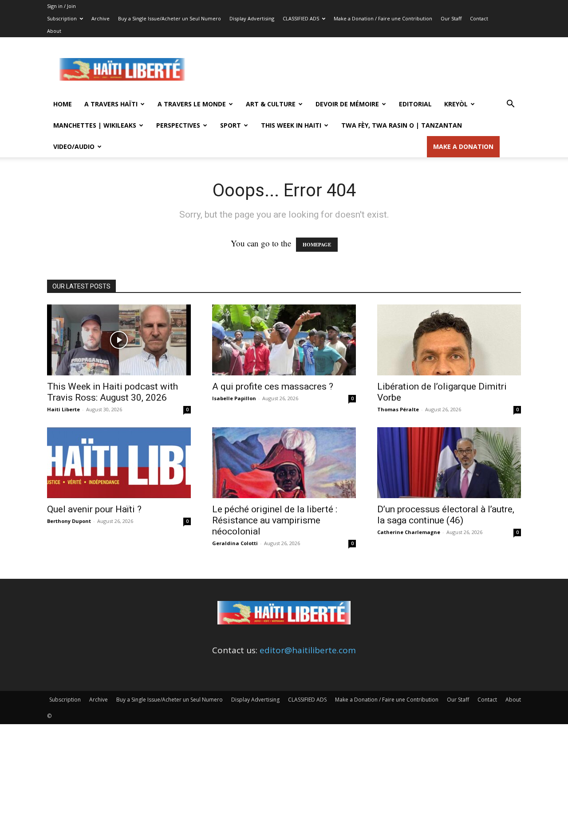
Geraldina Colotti (235, 543)
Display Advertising (251, 18)
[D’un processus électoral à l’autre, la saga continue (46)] (449, 462)
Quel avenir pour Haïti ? (94, 509)
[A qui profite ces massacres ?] (284, 339)
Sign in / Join (61, 6)
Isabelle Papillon (234, 398)
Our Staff (451, 18)
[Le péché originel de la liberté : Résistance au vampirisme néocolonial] (284, 462)
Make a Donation (463, 146)
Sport (230, 125)
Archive (100, 18)
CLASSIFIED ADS (301, 18)
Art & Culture (271, 104)
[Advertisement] (359, 70)
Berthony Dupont (69, 521)
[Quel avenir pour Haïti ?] (119, 462)
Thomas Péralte (398, 409)
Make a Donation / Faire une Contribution (383, 18)
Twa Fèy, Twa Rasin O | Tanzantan (401, 125)
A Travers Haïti (111, 104)
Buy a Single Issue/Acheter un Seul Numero (169, 18)
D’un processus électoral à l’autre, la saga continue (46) (445, 515)
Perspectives (178, 125)
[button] (510, 104)
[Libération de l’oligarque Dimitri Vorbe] (449, 339)
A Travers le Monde (192, 104)
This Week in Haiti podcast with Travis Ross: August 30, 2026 (112, 392)
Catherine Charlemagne (408, 532)
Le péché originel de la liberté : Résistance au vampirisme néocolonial (274, 520)
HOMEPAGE (317, 244)
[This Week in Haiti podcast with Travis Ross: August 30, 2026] (119, 339)
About (54, 30)
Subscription (62, 18)
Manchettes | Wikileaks (94, 125)
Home (62, 104)
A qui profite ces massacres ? (272, 386)
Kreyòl (456, 104)
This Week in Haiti (291, 125)
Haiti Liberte (63, 409)
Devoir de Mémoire (347, 104)
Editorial (415, 104)
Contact (479, 18)
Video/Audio (74, 146)
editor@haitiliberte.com (308, 650)
